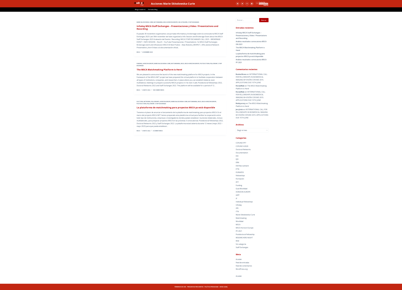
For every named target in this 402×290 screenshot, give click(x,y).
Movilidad (239, 221)
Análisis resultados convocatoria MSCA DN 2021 (251, 42)
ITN (237, 211)
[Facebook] (237, 3)
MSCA (182, 63)
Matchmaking (158, 22)
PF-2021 (239, 231)
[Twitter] (242, 3)
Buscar (263, 20)
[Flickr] (247, 3)
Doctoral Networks (144, 101)
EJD (237, 159)
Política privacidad (211, 287)
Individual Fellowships (244, 202)
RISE (237, 241)
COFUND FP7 (241, 143)
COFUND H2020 (242, 146)
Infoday (239, 205)
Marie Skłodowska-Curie (145, 22)
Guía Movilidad (241, 188)
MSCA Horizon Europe (170, 22)
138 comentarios (158, 90)
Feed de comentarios (244, 266)
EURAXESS (240, 172)
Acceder (239, 259)
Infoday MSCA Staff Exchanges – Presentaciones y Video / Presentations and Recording (177, 27)
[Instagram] (251, 3)
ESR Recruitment (242, 166)
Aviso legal (224, 287)
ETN (237, 169)
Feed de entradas (242, 262)
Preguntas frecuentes (195, 287)
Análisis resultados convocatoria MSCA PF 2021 (251, 60)
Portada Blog (152, 9)
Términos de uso (180, 287)
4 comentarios (158, 131)
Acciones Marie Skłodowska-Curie (173, 3)
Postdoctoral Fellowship (209, 63)
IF (236, 198)
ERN (237, 162)
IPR (237, 208)
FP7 (237, 182)
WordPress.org (242, 269)
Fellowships (155, 101)
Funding (139, 63)
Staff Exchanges (193, 22)
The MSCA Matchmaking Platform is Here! (159, 69)
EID (237, 156)
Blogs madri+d (140, 9)
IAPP (237, 195)
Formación (240, 179)
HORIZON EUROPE (148, 63)
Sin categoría (182, 22)
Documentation (242, 153)
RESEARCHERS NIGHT (244, 237)
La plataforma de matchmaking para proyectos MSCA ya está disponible (176, 107)
